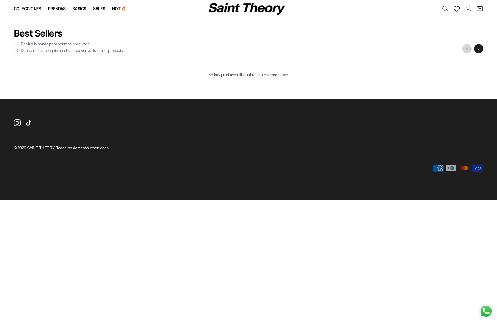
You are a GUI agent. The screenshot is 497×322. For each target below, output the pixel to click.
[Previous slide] (467, 48)
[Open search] (445, 8)
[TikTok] (28, 122)
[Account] (468, 8)
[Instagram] (17, 122)
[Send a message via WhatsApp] (486, 311)
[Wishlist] (456, 8)
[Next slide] (478, 48)
